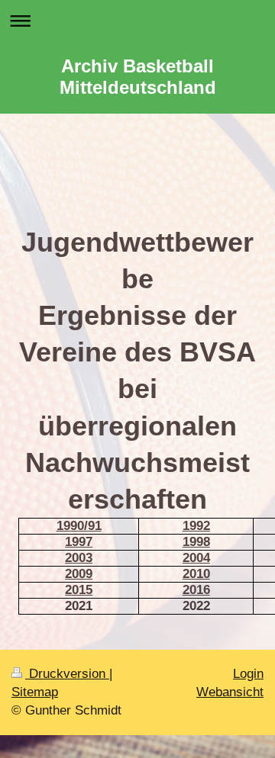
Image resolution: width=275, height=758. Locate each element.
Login (248, 673)
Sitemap (34, 692)
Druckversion (67, 673)
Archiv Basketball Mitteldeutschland (138, 77)
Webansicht (230, 692)
